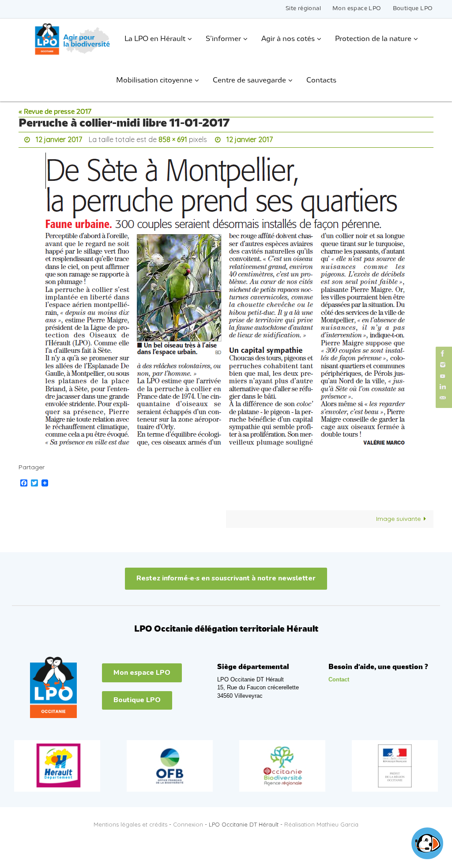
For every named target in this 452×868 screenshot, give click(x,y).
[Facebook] (443, 353)
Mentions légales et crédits (130, 822)
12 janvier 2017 (59, 138)
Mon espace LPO (356, 8)
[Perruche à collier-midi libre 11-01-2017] (226, 301)
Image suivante (398, 516)
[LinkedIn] (443, 387)
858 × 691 (172, 138)
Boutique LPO (413, 8)
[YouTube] (443, 376)
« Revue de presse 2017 (55, 112)
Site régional (303, 8)
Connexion (188, 822)
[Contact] (443, 398)
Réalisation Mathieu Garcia (321, 822)
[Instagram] (443, 364)
